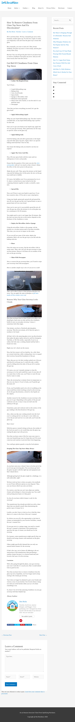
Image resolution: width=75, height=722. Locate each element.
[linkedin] (53, 97)
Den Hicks (23, 602)
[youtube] (53, 93)
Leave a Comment (27, 32)
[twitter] (53, 90)
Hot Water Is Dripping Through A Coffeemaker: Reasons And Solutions (62, 35)
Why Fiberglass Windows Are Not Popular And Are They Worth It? (62, 44)
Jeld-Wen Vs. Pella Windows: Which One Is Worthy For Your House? (62, 72)
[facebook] (53, 87)
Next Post (43, 635)
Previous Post (7, 635)
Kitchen (18, 32)
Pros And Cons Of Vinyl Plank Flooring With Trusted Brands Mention (62, 54)
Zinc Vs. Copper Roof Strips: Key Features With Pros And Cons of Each (61, 63)
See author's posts (27, 616)
